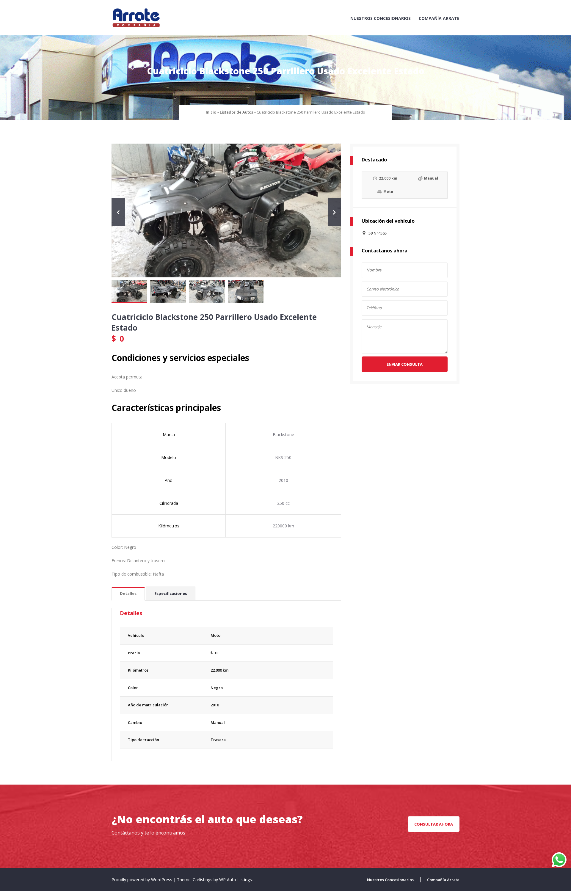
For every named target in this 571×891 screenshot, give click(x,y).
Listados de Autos (236, 112)
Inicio (211, 112)
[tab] (128, 594)
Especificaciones (170, 593)
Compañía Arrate (439, 18)
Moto (215, 635)
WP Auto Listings (235, 879)
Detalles (128, 593)
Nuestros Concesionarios (380, 18)
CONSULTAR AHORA (433, 824)
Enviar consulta (405, 364)
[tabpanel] (226, 567)
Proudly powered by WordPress (142, 879)
